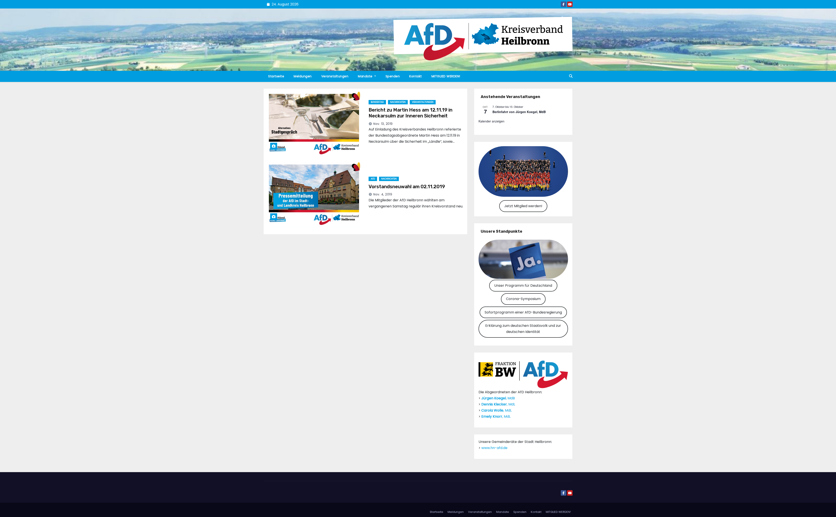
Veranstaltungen (335, 76)
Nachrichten (398, 102)
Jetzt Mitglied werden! (523, 205)
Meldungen (303, 76)
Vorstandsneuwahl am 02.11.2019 (407, 187)
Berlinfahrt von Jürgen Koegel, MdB (519, 112)
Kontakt (415, 76)
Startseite (276, 76)
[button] (571, 76)
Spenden (393, 76)
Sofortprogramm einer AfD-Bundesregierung (523, 312)
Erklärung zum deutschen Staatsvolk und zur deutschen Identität (523, 328)
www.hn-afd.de (494, 447)
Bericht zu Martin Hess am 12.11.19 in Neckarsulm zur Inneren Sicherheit (410, 113)
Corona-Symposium (523, 298)
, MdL (498, 404)
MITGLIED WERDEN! (445, 76)
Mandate (365, 76)
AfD (373, 178)
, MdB (498, 398)
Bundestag (377, 102)
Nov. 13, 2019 (383, 124)
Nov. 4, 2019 (382, 194)
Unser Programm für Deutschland (523, 285)
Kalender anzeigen (491, 121)
